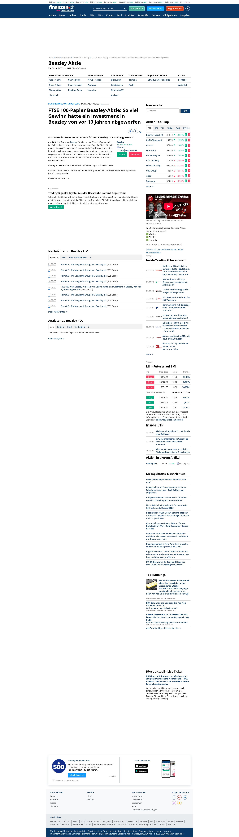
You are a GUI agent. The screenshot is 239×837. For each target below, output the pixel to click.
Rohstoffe (143, 15)
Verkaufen (135, 154)
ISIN (69, 68)
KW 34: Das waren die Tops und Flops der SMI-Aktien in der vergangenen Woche (165, 563)
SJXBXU (186, 377)
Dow (77, 2)
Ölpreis (162, 824)
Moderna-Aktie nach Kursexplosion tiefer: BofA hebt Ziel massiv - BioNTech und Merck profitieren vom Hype (167, 536)
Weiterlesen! (56, 207)
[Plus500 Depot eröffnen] (64, 10)
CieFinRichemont (154, 140)
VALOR (51, 68)
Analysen (92, 85)
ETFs (91, 15)
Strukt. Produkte (125, 15)
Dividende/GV (117, 90)
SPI (64, 2)
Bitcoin (151, 2)
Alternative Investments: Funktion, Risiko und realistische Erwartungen (173, 450)
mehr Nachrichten (56, 311)
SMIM (75, 821)
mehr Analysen (55, 338)
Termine (133, 79)
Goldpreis (160, 821)
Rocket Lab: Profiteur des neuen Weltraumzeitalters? (175, 316)
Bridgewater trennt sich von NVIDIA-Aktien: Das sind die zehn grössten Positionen (166, 499)
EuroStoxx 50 (93, 821)
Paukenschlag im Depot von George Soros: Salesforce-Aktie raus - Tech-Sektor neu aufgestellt (166, 490)
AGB (134, 806)
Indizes (72, 15)
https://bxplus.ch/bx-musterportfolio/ (163, 244)
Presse (53, 803)
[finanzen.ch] (61, 7)
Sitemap (54, 806)
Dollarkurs (55, 824)
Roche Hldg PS (153, 155)
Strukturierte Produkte (159, 79)
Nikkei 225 (132, 821)
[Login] (187, 8)
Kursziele (92, 90)
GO (185, 110)
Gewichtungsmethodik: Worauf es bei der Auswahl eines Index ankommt (172, 442)
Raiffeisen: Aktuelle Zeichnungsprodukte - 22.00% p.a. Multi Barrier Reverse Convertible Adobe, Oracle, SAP (176, 270)
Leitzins (171, 824)
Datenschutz (137, 800)
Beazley (120, 142)
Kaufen (122, 154)
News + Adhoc (94, 79)
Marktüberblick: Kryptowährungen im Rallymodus (176, 291)
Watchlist (182, 85)
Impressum (137, 796)
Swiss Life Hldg (153, 165)
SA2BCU (186, 407)
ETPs (100, 15)
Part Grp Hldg (152, 160)
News (62, 15)
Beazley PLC (152, 463)
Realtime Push (75, 90)
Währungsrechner (147, 824)
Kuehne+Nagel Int (154, 135)
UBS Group (151, 170)
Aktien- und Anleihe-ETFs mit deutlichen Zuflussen (176, 337)
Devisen (155, 15)
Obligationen (170, 15)
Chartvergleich (75, 85)
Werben (90, 800)
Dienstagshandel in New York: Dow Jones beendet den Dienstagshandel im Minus (167, 545)
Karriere (54, 800)
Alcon (148, 176)
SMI (50, 2)
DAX (91, 2)
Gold (137, 2)
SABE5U (186, 397)
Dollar (167, 2)
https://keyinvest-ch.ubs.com (169, 419)
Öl (181, 2)
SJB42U (187, 402)
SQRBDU (186, 387)
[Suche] (125, 9)
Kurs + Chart (55, 79)
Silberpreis (78, 824)
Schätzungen (117, 85)
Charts (121, 150)
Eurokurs (66, 824)
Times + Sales (55, 85)
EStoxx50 (122, 2)
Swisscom (150, 181)
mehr (148, 186)
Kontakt (53, 796)
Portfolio (182, 79)
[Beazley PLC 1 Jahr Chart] (183, 463)
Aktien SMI (55, 821)
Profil (131, 85)
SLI (69, 821)
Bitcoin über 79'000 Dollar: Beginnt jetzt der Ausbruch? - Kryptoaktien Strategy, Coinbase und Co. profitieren (167, 515)
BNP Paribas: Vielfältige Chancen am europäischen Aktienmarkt (175, 282)
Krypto (109, 15)
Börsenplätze (55, 90)
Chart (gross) (74, 79)
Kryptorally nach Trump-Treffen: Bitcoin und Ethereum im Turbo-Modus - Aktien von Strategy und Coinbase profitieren (167, 554)
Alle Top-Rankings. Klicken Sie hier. (162, 628)
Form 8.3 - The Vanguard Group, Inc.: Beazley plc (83, 264)
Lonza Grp (151, 150)
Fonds (83, 15)
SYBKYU (186, 382)
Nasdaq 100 (119, 821)
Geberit (149, 145)
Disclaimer (137, 803)
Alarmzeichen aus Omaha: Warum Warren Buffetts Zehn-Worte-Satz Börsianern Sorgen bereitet (167, 526)
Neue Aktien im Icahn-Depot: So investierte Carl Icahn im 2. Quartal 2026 (166, 506)
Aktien (52, 15)
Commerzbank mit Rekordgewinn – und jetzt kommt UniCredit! (176, 308)
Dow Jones (106, 821)
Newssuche (154, 105)
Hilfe (89, 796)
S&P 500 (143, 821)
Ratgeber (185, 15)
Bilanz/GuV (116, 79)
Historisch (54, 95)
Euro (106, 2)
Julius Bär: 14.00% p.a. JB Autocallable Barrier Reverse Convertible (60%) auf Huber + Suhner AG (176, 327)
